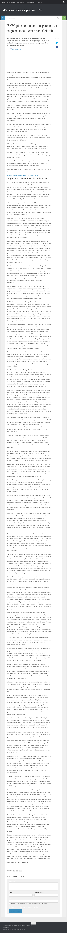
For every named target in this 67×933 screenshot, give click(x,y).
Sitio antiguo (20, 2)
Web (10, 898)
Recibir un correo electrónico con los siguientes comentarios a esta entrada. (29, 903)
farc (14, 870)
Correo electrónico (39, 892)
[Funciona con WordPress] (10, 929)
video (20, 870)
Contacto (39, 2)
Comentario (12, 881)
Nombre (11, 892)
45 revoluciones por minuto (22, 9)
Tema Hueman (22, 929)
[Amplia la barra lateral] (3, 18)
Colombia (11, 18)
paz (17, 870)
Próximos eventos (30, 2)
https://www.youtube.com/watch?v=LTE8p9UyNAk (22, 175)
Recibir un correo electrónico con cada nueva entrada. (24, 907)
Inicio (3, 2)
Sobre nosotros (11, 2)
